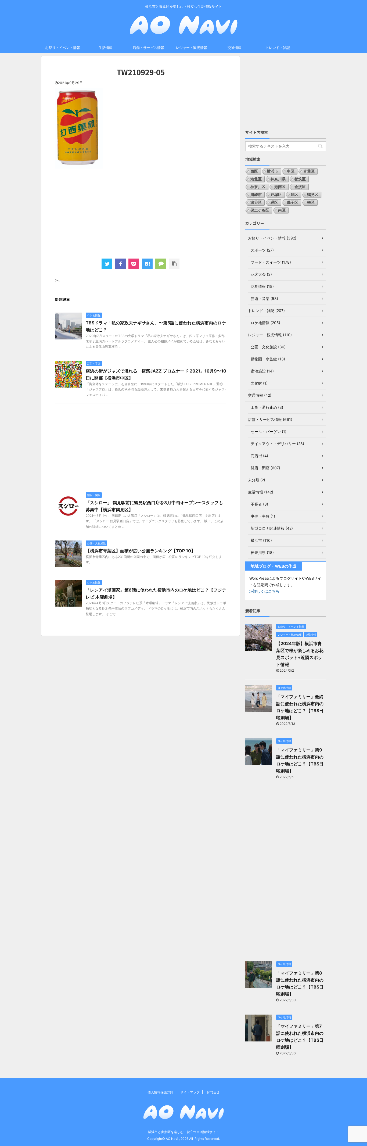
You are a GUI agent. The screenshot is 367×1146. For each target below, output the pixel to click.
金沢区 (300, 186)
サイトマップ (190, 1092)
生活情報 (106, 47)
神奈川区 (257, 186)
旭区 (294, 194)
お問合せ (213, 1092)
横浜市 (272, 171)
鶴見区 (312, 194)
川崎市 (256, 194)
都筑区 (300, 179)
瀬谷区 (256, 202)
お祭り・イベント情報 (62, 47)
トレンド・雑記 (277, 47)
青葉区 (309, 171)
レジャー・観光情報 (191, 47)
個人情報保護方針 (160, 1092)
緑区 (274, 202)
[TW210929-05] (147, 264)
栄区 (311, 202)
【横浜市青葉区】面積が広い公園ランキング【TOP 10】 (140, 550)
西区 (254, 171)
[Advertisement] (140, 212)
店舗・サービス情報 (148, 47)
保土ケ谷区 (259, 210)
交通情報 (235, 47)
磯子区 (292, 202)
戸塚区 (276, 194)
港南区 (280, 186)
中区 (290, 171)
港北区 (256, 179)
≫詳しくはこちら (264, 591)
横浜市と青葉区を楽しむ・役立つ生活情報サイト (183, 1132)
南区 (282, 210)
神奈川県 (278, 179)
